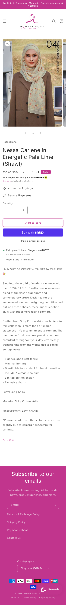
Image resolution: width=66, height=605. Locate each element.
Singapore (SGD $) (31, 568)
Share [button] (10, 439)
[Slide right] (41, 133)
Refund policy (29, 597)
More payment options (33, 240)
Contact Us (14, 537)
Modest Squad (31, 593)
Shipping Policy (16, 522)
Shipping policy (47, 597)
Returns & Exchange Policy (23, 514)
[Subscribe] (55, 505)
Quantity (8, 203)
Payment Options (17, 530)
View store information (20, 259)
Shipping (7, 181)
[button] (4, 21)
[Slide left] (25, 133)
